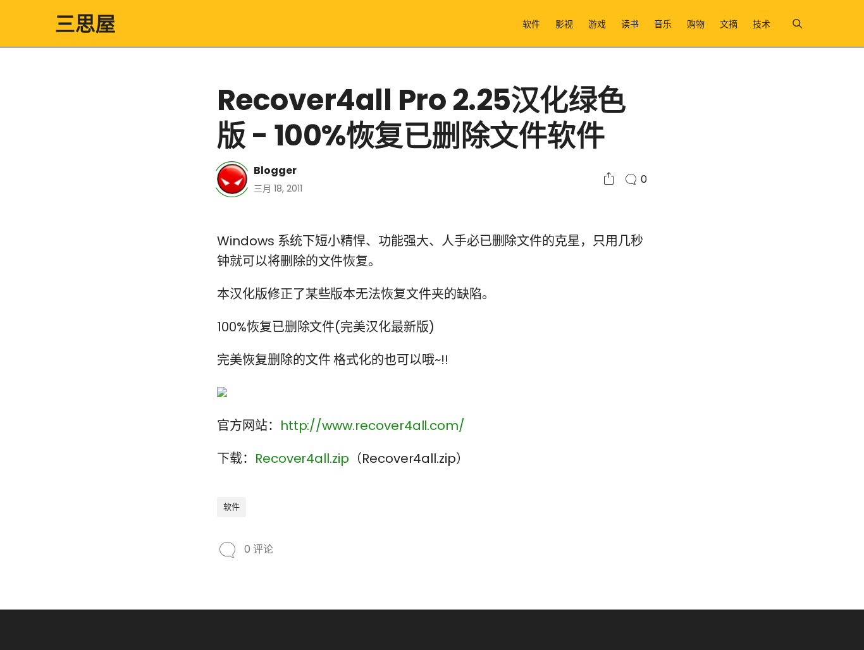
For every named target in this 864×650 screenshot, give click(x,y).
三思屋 (85, 23)
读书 (630, 24)
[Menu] (797, 23)
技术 (761, 24)
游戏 (597, 24)
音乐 (663, 24)
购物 (696, 24)
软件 (531, 24)
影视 (564, 24)
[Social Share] (609, 179)
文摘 (728, 24)
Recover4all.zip (302, 458)
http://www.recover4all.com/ (372, 425)
